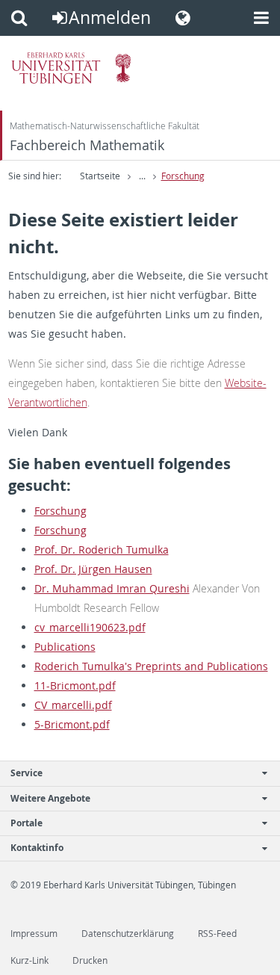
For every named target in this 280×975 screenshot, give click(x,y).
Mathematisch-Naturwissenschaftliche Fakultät (104, 126)
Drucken (90, 960)
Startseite (100, 176)
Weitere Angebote (50, 798)
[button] (19, 18)
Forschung (183, 176)
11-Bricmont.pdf (75, 685)
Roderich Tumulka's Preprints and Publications (151, 666)
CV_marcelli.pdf (73, 705)
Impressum (33, 933)
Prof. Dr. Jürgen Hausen (93, 569)
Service (26, 773)
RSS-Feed (217, 933)
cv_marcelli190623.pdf (90, 627)
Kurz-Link (29, 960)
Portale (26, 823)
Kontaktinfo (36, 847)
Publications (65, 647)
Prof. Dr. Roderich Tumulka (101, 549)
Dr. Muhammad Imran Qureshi (112, 588)
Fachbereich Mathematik (87, 145)
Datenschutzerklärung (127, 933)
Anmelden (110, 17)
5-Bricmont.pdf (72, 724)
